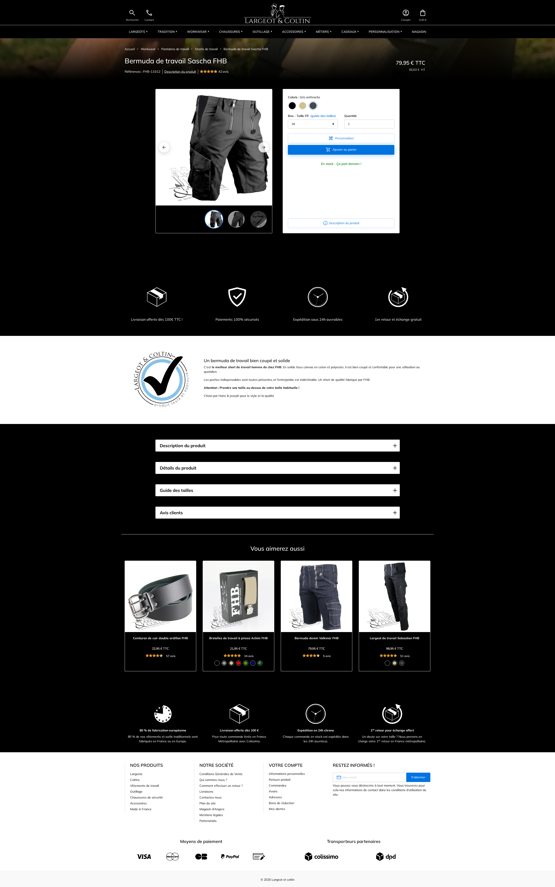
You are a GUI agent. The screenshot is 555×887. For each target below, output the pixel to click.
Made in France (141, 809)
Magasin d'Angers (211, 809)
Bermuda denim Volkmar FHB (317, 638)
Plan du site (207, 803)
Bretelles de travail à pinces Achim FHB (238, 638)
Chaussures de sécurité (146, 797)
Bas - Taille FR (312, 116)
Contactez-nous (210, 797)
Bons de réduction (281, 803)
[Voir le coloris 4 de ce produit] (238, 663)
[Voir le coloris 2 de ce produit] (224, 663)
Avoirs (273, 791)
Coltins (135, 780)
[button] (277, 446)
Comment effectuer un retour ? (221, 786)
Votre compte (286, 765)
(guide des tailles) (323, 116)
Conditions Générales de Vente (221, 774)
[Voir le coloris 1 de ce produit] (217, 663)
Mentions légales (211, 815)
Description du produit (180, 72)
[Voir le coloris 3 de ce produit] (231, 663)
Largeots (136, 774)
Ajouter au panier (341, 150)
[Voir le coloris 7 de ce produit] (260, 663)
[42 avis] (209, 72)
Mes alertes (277, 809)
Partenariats (208, 821)
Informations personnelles (287, 774)
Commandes (277, 785)
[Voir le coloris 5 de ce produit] (245, 663)
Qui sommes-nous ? (213, 780)
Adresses (275, 797)
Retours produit (280, 780)
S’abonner (418, 777)
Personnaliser (341, 138)
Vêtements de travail (144, 786)
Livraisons (206, 791)
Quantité (350, 116)
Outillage (136, 791)
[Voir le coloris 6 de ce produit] (252, 663)
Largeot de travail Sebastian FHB (394, 638)
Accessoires (138, 803)
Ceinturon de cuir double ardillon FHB (160, 638)
